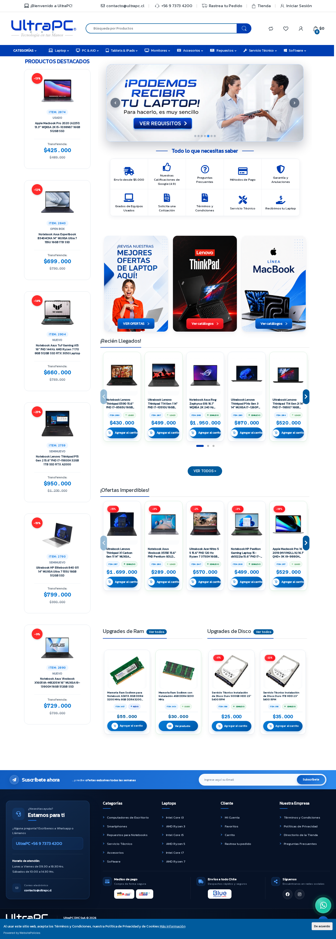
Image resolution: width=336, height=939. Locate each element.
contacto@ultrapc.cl (125, 6)
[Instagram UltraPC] (300, 894)
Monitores (159, 50)
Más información (172, 926)
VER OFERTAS (133, 323)
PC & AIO (89, 50)
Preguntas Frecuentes (300, 843)
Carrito (230, 835)
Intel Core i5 (175, 835)
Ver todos (156, 631)
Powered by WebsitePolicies (21, 933)
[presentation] (306, 396)
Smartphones (117, 826)
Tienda (264, 6)
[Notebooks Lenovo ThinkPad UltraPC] (205, 284)
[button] (205, 102)
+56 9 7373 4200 (176, 6)
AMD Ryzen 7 (175, 861)
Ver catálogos (203, 323)
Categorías (23, 50)
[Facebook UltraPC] (287, 894)
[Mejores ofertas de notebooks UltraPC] (136, 284)
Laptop (60, 50)
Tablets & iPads (123, 50)
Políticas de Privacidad (301, 826)
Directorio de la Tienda (301, 835)
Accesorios (191, 50)
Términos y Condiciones (302, 817)
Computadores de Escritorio (128, 817)
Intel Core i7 (175, 852)
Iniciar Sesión (299, 6)
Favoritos (231, 826)
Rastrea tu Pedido (225, 6)
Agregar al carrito (126, 432)
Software (296, 50)
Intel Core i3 (175, 817)
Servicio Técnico (261, 50)
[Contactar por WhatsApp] (323, 905)
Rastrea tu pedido (238, 843)
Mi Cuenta (232, 817)
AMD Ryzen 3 (175, 826)
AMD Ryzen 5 (175, 843)
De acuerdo (322, 926)
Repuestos (224, 50)
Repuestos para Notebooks (127, 835)
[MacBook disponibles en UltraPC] (274, 284)
